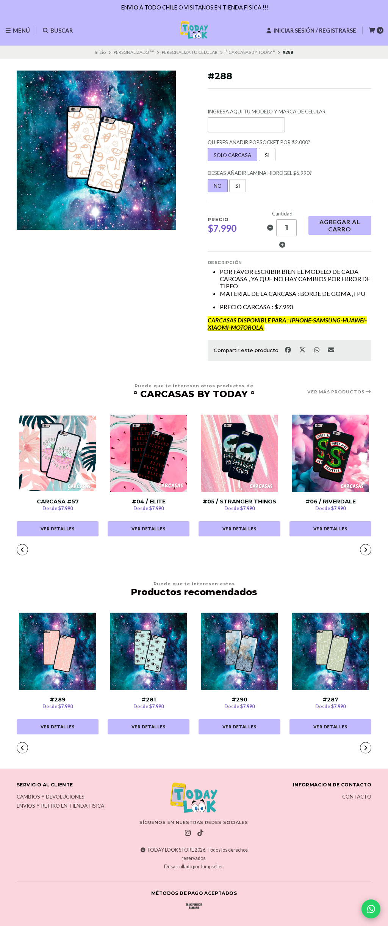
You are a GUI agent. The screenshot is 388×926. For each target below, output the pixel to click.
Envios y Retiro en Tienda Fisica (60, 806)
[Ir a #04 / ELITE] (148, 453)
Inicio (100, 52)
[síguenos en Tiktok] (200, 833)
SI (267, 155)
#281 (148, 699)
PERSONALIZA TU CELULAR (189, 52)
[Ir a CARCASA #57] (57, 453)
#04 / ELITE (149, 501)
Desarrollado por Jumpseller (193, 866)
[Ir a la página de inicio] (194, 30)
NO (218, 186)
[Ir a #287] (330, 651)
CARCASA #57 (58, 501)
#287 (330, 699)
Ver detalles (58, 528)
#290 (239, 699)
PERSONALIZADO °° (134, 52)
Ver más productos (336, 392)
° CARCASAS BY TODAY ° (250, 52)
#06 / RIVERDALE (330, 501)
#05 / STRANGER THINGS (239, 501)
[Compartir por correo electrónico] (331, 349)
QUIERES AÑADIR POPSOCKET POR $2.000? (259, 142)
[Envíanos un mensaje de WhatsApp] (370, 908)
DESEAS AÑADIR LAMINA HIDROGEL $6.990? (260, 173)
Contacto (356, 797)
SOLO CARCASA (232, 155)
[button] (139, 550)
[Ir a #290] (239, 651)
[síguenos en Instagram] (187, 833)
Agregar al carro (339, 225)
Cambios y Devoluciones (50, 797)
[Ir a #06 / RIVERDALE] (330, 453)
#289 (58, 699)
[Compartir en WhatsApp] (317, 349)
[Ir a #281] (148, 651)
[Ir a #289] (57, 651)
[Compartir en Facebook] (288, 349)
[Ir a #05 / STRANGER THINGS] (239, 453)
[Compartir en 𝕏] (303, 349)
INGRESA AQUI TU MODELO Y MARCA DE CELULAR (266, 111)
